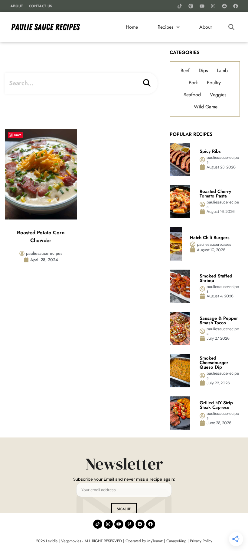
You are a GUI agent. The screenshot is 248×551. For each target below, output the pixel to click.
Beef (185, 70)
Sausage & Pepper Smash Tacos (219, 320)
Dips (203, 70)
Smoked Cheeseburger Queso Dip (214, 362)
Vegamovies (71, 541)
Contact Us (40, 6)
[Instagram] (213, 6)
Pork (193, 82)
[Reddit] (224, 6)
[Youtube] (202, 6)
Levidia (51, 541)
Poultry (214, 82)
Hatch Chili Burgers (210, 237)
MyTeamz (155, 541)
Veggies (218, 94)
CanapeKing (176, 541)
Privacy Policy (201, 541)
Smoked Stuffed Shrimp (216, 278)
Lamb (222, 70)
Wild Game (205, 106)
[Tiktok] (179, 6)
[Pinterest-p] (129, 524)
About (16, 6)
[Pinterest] (191, 6)
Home (132, 27)
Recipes (165, 27)
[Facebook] (235, 6)
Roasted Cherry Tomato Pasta (215, 193)
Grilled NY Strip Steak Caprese (216, 405)
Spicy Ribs (211, 151)
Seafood (192, 94)
